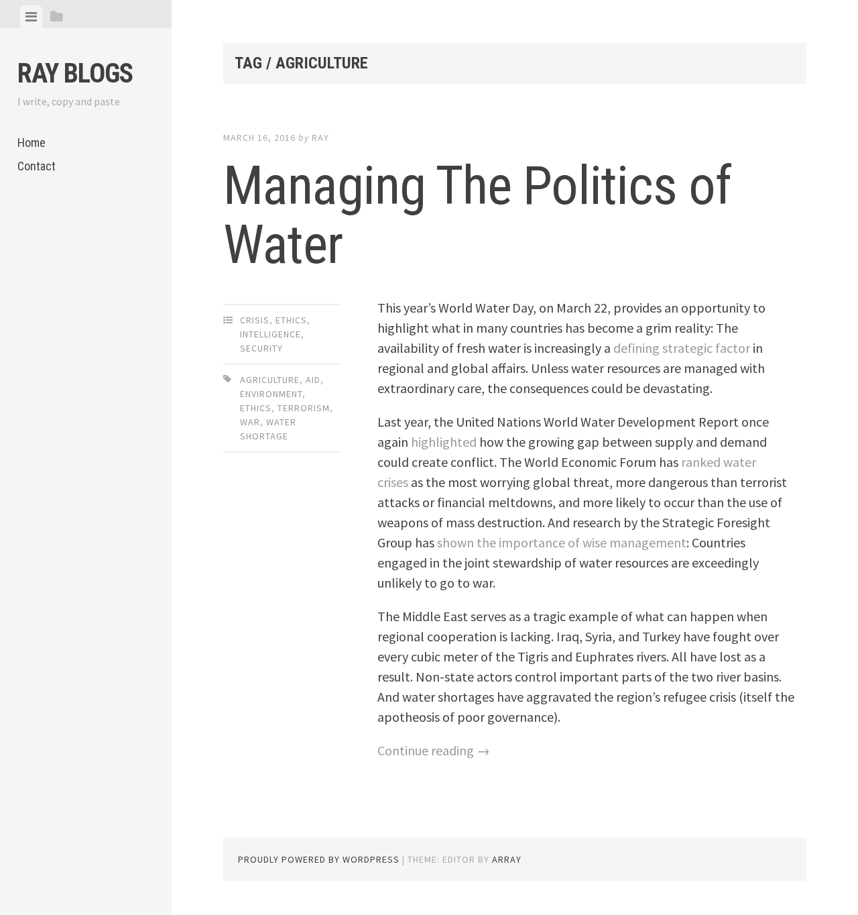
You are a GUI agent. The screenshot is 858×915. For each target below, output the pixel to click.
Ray (320, 137)
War (250, 422)
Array (507, 859)
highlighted (444, 441)
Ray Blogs (75, 73)
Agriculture (270, 380)
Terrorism (304, 408)
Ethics (291, 320)
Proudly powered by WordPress (319, 859)
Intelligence (270, 334)
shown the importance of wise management (561, 542)
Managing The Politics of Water (477, 215)
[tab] (31, 16)
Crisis (254, 320)
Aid (313, 380)
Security (261, 348)
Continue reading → (433, 750)
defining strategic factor (681, 347)
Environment (271, 394)
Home (31, 143)
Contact (36, 166)
